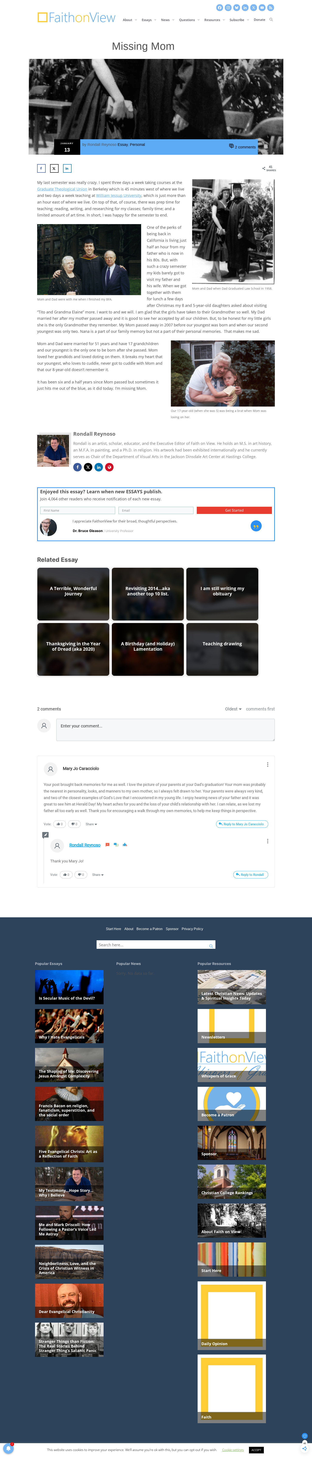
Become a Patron (149, 929)
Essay (123, 144)
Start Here (113, 929)
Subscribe (237, 19)
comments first (260, 708)
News (165, 19)
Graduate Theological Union (62, 189)
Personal (137, 144)
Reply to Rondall (252, 875)
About (127, 19)
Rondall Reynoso (102, 144)
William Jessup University (118, 195)
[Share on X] (54, 168)
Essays (147, 19)
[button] (271, 19)
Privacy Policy (192, 929)
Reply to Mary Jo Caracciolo (244, 824)
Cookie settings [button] (233, 1450)
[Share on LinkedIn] (67, 168)
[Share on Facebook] (41, 168)
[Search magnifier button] (211, 944)
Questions (187, 19)
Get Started (234, 510)
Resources (212, 19)
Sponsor (172, 929)
